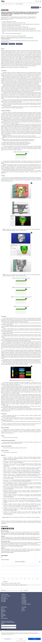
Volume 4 (9, 3)
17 (1, 348)
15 (2, 344)
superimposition (16, 67)
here (19, 583)
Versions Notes (19, 43)
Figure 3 (26, 364)
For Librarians (24, 600)
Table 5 (33, 179)
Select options (4, 625)
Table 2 (33, 177)
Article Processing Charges (5, 595)
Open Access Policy (4, 598)
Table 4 (29, 179)
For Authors (24, 595)
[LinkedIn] (6, 528)
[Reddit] (11, 528)
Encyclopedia (3, 615)
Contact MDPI (3, 600)
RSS (21, 590)
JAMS (2, 616)
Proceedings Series (4, 618)
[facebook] (7, 528)
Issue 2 (13, 3)
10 (9, 328)
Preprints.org (3, 611)
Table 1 (20, 149)
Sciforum (2, 608)
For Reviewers (24, 597)
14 (1, 344)
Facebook (23, 610)
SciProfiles (3, 614)
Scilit (15, 459)
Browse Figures (11, 43)
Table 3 (38, 177)
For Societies (24, 602)
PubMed (21, 462)
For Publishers (24, 601)
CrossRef (12, 459)
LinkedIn (23, 608)
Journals (3, 3)
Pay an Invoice (3, 597)
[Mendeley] (13, 528)
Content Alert (25, 590)
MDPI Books (3, 610)
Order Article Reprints (35, 7)
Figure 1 (37, 179)
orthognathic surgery (24, 67)
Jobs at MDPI (3, 601)
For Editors (23, 598)
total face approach (9, 67)
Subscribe (3, 630)
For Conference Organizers (26, 604)
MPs (6, 3)
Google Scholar (6, 459)
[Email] (2, 528)
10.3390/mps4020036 (19, 3)
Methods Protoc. (4, 590)
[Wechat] (9, 528)
